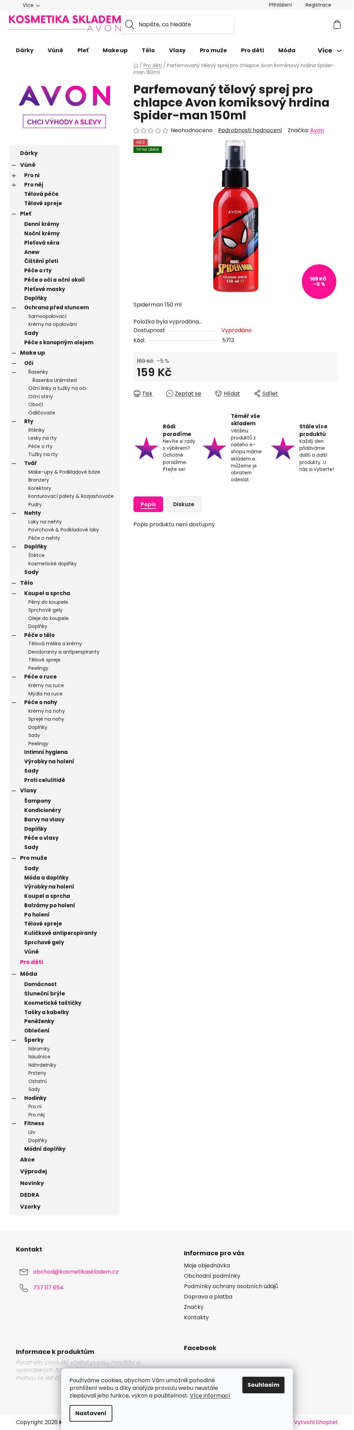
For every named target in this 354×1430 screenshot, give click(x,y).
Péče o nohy (40, 702)
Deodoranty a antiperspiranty (64, 651)
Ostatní (37, 1081)
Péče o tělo (39, 635)
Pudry (35, 504)
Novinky (32, 1183)
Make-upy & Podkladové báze (64, 471)
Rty (28, 421)
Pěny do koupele (48, 602)
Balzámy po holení (49, 905)
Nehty (32, 513)
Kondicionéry (42, 810)
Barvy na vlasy (44, 819)
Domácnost (40, 984)
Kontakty (196, 1317)
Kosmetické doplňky (52, 563)
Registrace (318, 4)
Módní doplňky (44, 1149)
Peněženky (39, 1021)
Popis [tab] (148, 504)
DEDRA (29, 1195)
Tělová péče (41, 194)
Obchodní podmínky (212, 1276)
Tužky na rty (43, 454)
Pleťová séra (41, 242)
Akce (27, 1160)
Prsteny (37, 1072)
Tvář (30, 463)
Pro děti (31, 962)
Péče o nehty (44, 538)
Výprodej (33, 1171)
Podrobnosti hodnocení (250, 130)
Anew (31, 252)
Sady (31, 333)
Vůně (28, 165)
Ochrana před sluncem (56, 307)
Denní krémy (41, 224)
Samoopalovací (47, 316)
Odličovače (41, 412)
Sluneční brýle (44, 993)
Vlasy (28, 790)
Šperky (34, 1040)
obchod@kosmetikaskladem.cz (76, 1272)
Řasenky (38, 371)
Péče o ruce (40, 676)
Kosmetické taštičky (52, 1003)
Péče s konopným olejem (58, 342)
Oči (28, 363)
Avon (317, 130)
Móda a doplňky (46, 877)
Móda (28, 974)
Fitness (34, 1123)
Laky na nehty (45, 521)
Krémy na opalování (52, 324)
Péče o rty (38, 270)
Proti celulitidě (44, 780)
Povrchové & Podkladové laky (63, 529)
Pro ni (31, 175)
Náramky (39, 1048)
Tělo (26, 583)
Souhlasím (263, 1385)
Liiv (31, 1132)
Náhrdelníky (42, 1065)
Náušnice (39, 1056)
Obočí (35, 404)
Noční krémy (41, 233)
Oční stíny (40, 396)
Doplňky (35, 298)
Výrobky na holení (49, 761)
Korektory (39, 488)
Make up (32, 353)
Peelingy (38, 668)
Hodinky (35, 1098)
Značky (194, 1307)
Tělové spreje (43, 203)
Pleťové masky (44, 289)
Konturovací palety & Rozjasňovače (71, 496)
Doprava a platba (208, 1297)
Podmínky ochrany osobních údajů (231, 1286)
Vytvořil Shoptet (316, 1422)
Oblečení (37, 1030)
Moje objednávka (207, 1265)
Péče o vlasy (41, 837)
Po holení (37, 914)
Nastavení (90, 1413)
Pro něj (33, 184)
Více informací (210, 1396)
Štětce (36, 555)
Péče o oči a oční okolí (54, 279)
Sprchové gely (45, 610)
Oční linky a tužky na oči (57, 388)
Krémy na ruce (46, 685)
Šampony (37, 800)
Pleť (25, 214)
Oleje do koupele (48, 618)
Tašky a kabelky (46, 1012)
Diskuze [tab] (183, 504)
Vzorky (30, 1207)
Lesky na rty (42, 438)
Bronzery (38, 479)
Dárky (29, 153)
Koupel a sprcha (47, 593)
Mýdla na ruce (45, 693)
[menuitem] (24, 50)
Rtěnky (36, 430)
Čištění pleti (41, 261)
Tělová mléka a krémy (55, 643)
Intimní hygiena (46, 752)
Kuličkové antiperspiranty (60, 933)
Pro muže (33, 858)
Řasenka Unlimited (54, 380)
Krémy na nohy (46, 711)
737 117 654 (48, 1288)
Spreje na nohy (46, 719)
